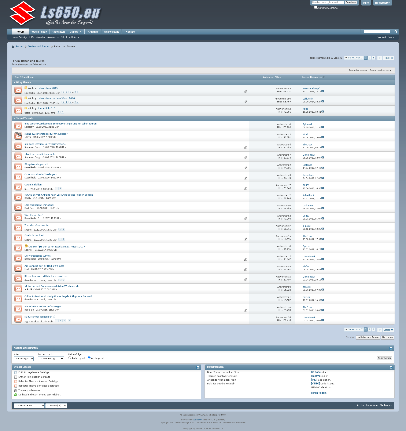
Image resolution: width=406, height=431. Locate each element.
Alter (16, 354)
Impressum (372, 405)
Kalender (40, 37)
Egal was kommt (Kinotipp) (39, 205)
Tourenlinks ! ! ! (46, 108)
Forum (21, 31)
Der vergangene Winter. (38, 255)
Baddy (28, 198)
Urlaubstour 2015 (48, 88)
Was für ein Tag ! (34, 215)
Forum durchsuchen (379, 70)
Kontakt (130, 31)
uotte (27, 113)
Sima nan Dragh (33, 147)
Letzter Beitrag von (312, 77)
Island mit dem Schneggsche (40, 154)
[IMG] (314, 380)
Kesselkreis (30, 167)
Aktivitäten (58, 31)
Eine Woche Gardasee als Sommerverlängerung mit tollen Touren (61, 123)
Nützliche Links (69, 37)
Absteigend (97, 358)
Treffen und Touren (38, 46)
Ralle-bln (29, 310)
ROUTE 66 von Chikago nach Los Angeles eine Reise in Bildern (59, 194)
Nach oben (387, 337)
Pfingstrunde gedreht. (37, 164)
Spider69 (29, 127)
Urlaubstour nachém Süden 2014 (56, 98)
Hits (278, 77)
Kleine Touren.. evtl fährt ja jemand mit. (46, 276)
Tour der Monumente (36, 225)
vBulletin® (198, 420)
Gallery (74, 31)
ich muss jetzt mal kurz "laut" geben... (45, 144)
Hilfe (366, 2)
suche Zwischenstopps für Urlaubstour (46, 134)
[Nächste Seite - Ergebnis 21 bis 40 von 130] (380, 58)
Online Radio (111, 31)
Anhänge (93, 31)
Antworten (268, 77)
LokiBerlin (30, 93)
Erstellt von (27, 77)
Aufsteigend (78, 358)
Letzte (387, 58)
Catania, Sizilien (33, 184)
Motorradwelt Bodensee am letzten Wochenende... (53, 286)
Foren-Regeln (318, 393)
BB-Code (316, 372)
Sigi (26, 189)
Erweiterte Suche (385, 37)
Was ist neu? (39, 31)
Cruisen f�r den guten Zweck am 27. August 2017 (57, 246)
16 (76, 102)
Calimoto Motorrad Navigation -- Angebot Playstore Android (58, 296)
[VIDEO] (315, 383)
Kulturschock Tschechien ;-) (40, 316)
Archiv (360, 405)
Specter (28, 250)
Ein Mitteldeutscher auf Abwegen (43, 306)
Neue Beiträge (20, 37)
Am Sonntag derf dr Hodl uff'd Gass (44, 266)
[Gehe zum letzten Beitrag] (322, 92)
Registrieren (382, 2)
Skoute (28, 230)
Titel (17, 77)
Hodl (27, 269)
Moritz (28, 137)
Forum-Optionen (357, 70)
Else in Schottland (34, 235)
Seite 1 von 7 (355, 57)
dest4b (28, 280)
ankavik (28, 289)
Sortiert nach (45, 354)
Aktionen (51, 37)
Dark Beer (30, 208)
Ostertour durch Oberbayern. (41, 174)
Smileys (315, 376)
